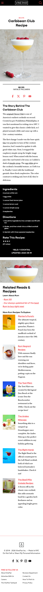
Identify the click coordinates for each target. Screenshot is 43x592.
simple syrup (14, 163)
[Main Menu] (2, 3)
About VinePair (6, 573)
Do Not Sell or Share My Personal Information (21, 553)
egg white (29, 163)
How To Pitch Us (28, 579)
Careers (4, 579)
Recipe (21, 18)
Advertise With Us (7, 576)
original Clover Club (15, 114)
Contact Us (26, 576)
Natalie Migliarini (21, 89)
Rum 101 (8, 299)
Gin (4, 143)
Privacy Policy (27, 583)
